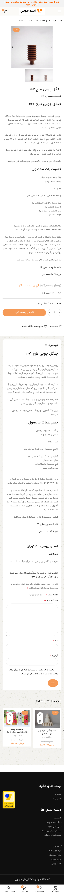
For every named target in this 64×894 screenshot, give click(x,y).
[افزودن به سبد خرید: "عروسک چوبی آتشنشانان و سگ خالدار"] (10, 721)
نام (55, 641)
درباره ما (58, 794)
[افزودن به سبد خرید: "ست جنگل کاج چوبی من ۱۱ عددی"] (40, 721)
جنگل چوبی (32, 21)
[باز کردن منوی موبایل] (59, 11)
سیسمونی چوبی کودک (51, 831)
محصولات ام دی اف (52, 835)
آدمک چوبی (17, 736)
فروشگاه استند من (51, 274)
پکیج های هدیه (54, 826)
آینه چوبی (57, 846)
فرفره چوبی (56, 859)
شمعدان (57, 818)
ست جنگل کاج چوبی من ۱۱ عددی (47, 732)
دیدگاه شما (51, 601)
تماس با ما (57, 798)
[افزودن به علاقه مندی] (40, 715)
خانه (20, 21)
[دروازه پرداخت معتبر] (9, 800)
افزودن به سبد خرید (24, 312)
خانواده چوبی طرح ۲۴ (50, 267)
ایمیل (54, 655)
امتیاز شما (52, 595)
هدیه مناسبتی (55, 855)
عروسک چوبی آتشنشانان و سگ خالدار (16, 730)
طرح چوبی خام (55, 850)
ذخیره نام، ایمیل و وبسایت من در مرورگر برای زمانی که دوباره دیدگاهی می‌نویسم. (33, 672)
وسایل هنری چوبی (53, 822)
